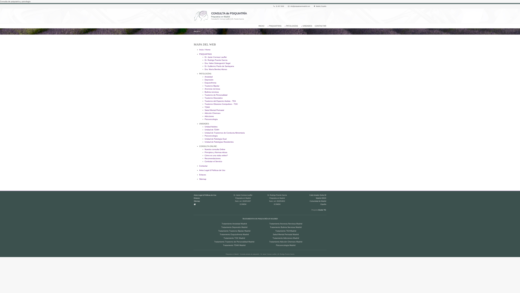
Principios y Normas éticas (216, 152)
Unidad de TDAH (212, 130)
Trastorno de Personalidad (216, 95)
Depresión (209, 80)
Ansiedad (209, 77)
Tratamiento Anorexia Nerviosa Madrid (285, 224)
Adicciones (209, 116)
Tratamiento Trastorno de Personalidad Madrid (234, 242)
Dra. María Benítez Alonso (216, 69)
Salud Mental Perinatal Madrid (286, 234)
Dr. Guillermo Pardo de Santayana (219, 66)
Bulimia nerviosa (212, 92)
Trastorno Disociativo (214, 98)
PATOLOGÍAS (292, 26)
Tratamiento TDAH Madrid (234, 245)
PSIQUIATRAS (275, 26)
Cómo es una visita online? (216, 155)
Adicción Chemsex (212, 113)
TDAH (207, 107)
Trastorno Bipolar (212, 86)
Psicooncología (211, 119)
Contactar (203, 166)
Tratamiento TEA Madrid (285, 231)
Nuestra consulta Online (215, 149)
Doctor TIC (322, 210)
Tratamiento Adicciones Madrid (286, 238)
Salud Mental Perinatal (214, 110)
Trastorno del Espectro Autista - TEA (220, 101)
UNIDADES (307, 26)
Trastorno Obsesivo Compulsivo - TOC (221, 104)
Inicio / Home (204, 50)
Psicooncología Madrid (285, 245)
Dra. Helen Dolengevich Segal (217, 63)
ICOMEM (243, 204)
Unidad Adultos (211, 127)
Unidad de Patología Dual (216, 139)
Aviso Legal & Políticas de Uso (212, 170)
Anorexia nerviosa (212, 89)
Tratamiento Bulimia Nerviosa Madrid (286, 227)
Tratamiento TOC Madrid (234, 238)
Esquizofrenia (210, 83)
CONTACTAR (320, 26)
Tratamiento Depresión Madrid (234, 227)
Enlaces (202, 175)
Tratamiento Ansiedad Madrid (234, 224)
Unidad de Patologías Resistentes (219, 142)
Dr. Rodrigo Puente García (216, 60)
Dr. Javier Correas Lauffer (216, 57)
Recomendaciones (213, 158)
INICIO (261, 26)
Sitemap (202, 179)
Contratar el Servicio (213, 161)
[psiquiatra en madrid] (195, 204)
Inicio (196, 32)
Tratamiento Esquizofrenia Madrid (234, 234)
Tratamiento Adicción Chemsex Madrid (285, 242)
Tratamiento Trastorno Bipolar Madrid (234, 231)
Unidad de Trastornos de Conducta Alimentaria (225, 133)
